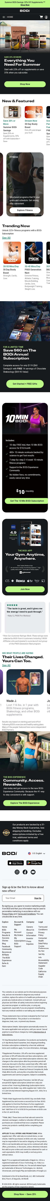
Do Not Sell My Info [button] (41, 954)
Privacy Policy (7, 914)
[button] (12, 261)
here (45, 1048)
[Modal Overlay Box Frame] (24, 900)
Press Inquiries (29, 942)
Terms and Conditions (26, 914)
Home (10, 17)
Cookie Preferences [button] (43, 947)
